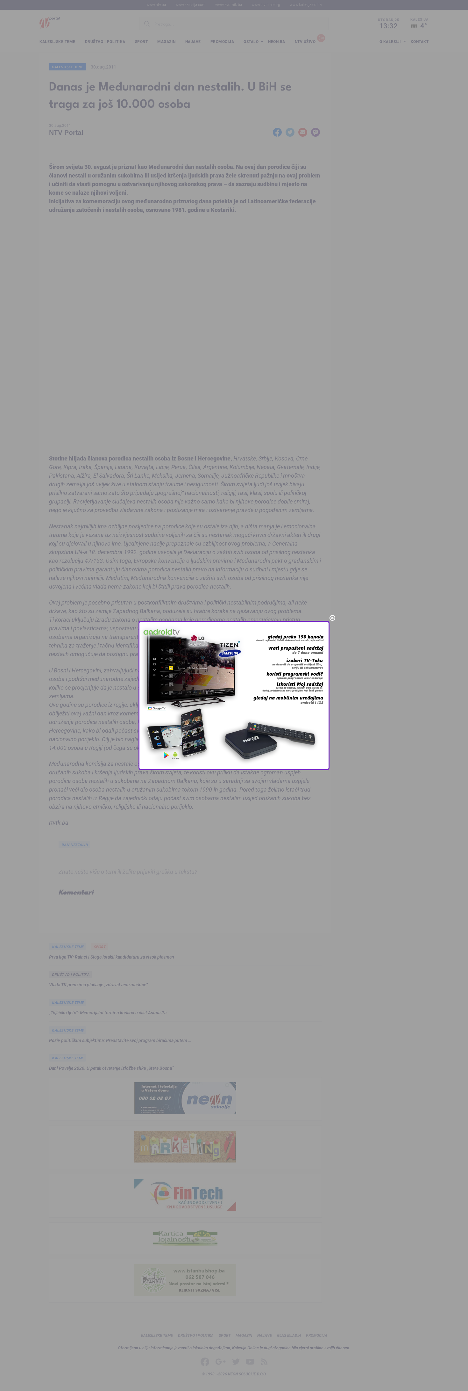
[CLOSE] (332, 618)
